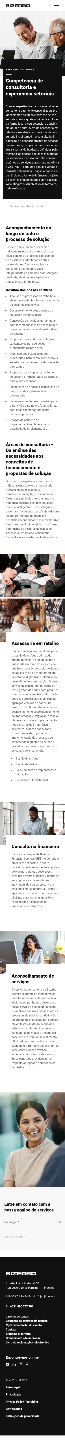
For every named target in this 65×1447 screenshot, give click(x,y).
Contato (11, 1329)
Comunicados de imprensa (23, 1338)
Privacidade (13, 1394)
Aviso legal (13, 1387)
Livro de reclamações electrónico (27, 1342)
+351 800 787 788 (21, 1306)
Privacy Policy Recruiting (22, 1401)
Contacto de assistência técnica (27, 1321)
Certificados (14, 1409)
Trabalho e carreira (18, 1334)
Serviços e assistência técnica (26, 206)
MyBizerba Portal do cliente (24, 1325)
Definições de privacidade (22, 1416)
